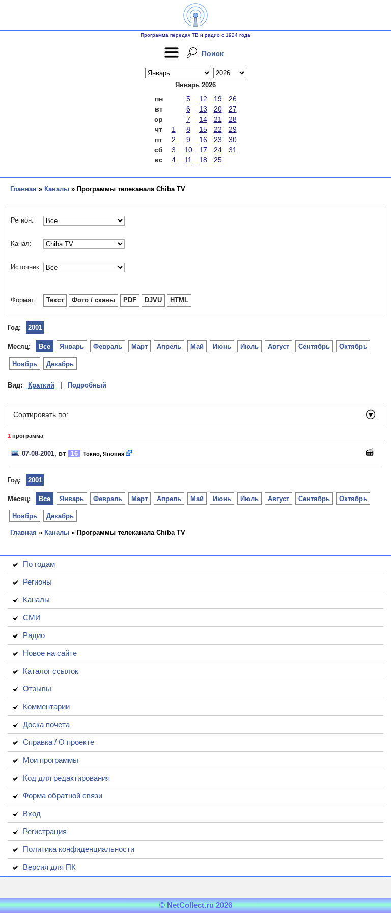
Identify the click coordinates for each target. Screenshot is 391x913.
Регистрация (45, 831)
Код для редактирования (66, 777)
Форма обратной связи (62, 795)
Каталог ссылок (50, 671)
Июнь (222, 346)
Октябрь (353, 346)
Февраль (107, 346)
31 (233, 150)
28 (233, 119)
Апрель (169, 346)
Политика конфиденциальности (78, 849)
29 (233, 129)
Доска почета (46, 724)
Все (44, 346)
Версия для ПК (49, 867)
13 (203, 109)
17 (203, 150)
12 (203, 99)
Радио (34, 635)
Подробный (87, 385)
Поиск (213, 53)
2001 (35, 327)
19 (218, 99)
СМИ (32, 617)
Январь (72, 346)
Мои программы (50, 760)
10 (188, 150)
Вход (32, 813)
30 (233, 139)
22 (218, 129)
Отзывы (37, 688)
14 (203, 119)
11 (188, 160)
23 (218, 139)
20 (218, 109)
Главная (23, 189)
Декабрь (60, 364)
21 (218, 119)
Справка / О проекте (58, 742)
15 (203, 129)
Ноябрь (24, 364)
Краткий (41, 385)
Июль (249, 346)
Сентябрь (314, 346)
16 (203, 139)
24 (218, 150)
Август (278, 346)
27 (233, 109)
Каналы (56, 189)
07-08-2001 (38, 453)
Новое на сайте (50, 653)
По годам (39, 564)
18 (203, 160)
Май (197, 346)
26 (233, 99)
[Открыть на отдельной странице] (129, 453)
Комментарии (46, 706)
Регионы (37, 581)
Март (139, 346)
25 (218, 160)
